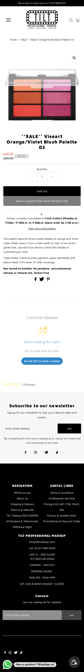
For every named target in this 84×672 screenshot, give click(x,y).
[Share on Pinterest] (48, 280)
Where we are (22, 492)
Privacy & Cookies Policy (61, 515)
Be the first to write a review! (42, 361)
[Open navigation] (12, 20)
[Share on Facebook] (35, 280)
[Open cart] (78, 20)
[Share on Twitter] (42, 280)
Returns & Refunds (22, 509)
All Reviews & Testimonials (22, 521)
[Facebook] (25, 452)
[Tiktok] (57, 452)
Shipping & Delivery (22, 504)
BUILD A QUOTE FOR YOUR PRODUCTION (42, 201)
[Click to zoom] (74, 58)
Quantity (42, 169)
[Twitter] (46, 452)
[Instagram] (35, 452)
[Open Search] (71, 20)
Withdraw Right (22, 527)
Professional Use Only (62, 498)
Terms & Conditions (61, 492)
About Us (22, 498)
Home (13, 39)
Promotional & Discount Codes (61, 521)
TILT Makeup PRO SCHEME (22, 515)
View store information (42, 228)
